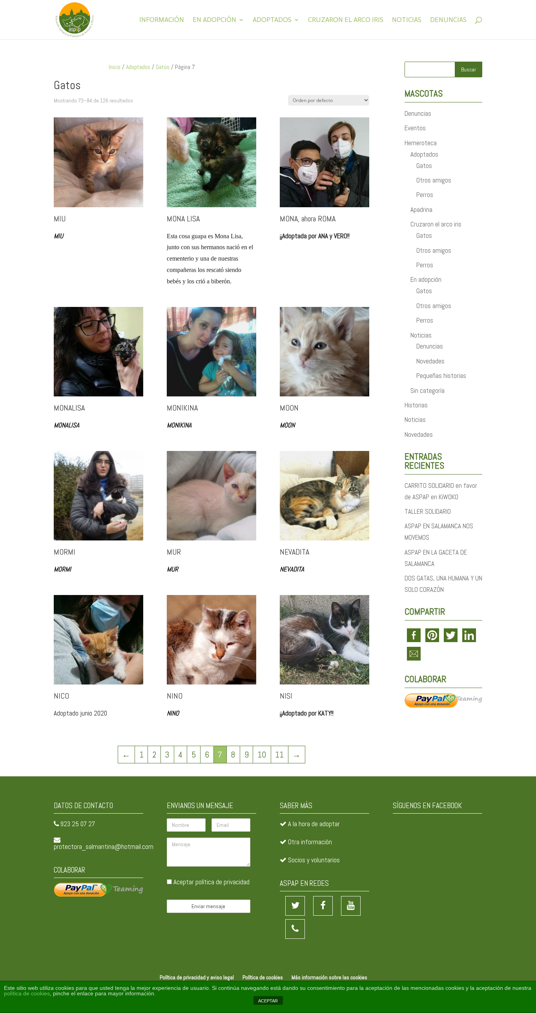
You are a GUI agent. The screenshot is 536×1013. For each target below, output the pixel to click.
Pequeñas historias (441, 375)
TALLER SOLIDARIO (428, 511)
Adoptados (272, 20)
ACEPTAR (268, 1000)
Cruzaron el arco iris (345, 20)
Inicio (114, 67)
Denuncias (448, 20)
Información (161, 20)
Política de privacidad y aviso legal (197, 977)
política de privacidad (222, 882)
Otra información (310, 842)
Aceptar (211, 882)
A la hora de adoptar (314, 824)
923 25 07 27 (77, 824)
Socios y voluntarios (314, 860)
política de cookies (27, 993)
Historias (416, 405)
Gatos (163, 67)
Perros (424, 194)
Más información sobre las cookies (329, 977)
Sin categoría (427, 390)
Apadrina (421, 209)
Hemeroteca (421, 143)
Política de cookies (262, 977)
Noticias (406, 20)
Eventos (415, 128)
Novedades (430, 361)
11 (279, 754)
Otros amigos (433, 180)
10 (261, 754)
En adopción (214, 20)
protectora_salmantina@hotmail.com (103, 846)
